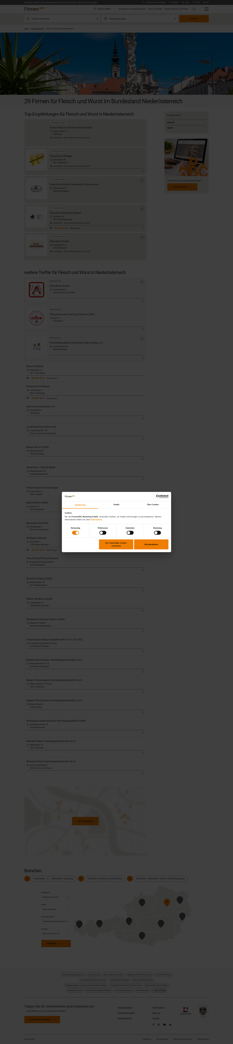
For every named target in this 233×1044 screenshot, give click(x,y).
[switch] (102, 533)
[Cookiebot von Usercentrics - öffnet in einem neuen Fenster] (157, 496)
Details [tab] (117, 504)
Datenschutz (96, 520)
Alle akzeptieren (151, 544)
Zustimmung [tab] (80, 505)
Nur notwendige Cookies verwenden (116, 544)
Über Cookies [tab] (153, 504)
